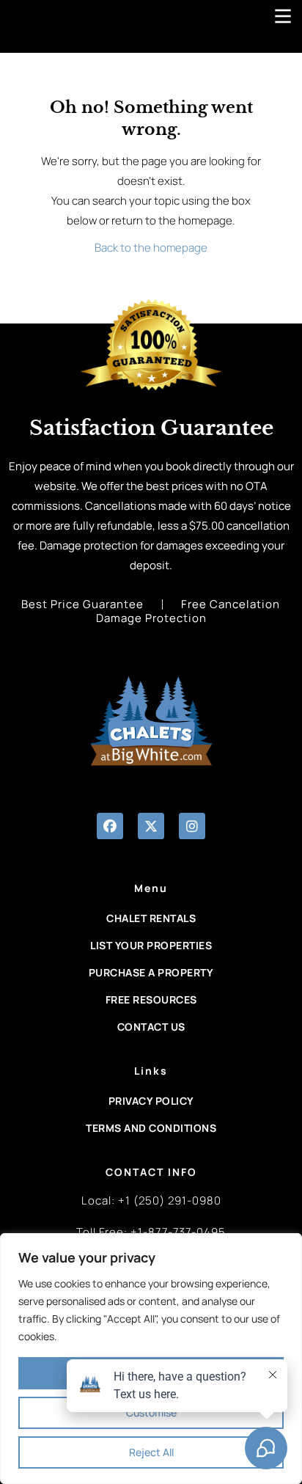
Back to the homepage (151, 247)
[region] (151, 1358)
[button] (110, 826)
